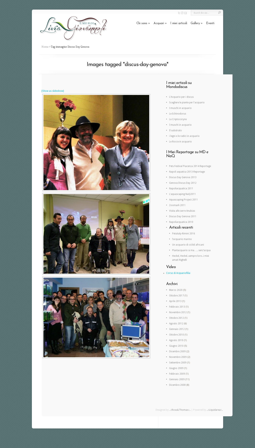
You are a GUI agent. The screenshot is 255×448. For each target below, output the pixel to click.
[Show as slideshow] (52, 91)
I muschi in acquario (180, 108)
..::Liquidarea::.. (215, 410)
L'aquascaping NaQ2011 (182, 194)
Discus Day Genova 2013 (182, 177)
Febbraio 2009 (177, 373)
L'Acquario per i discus (181, 97)
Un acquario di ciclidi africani (188, 244)
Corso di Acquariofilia (178, 273)
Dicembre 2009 (177, 351)
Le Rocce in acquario (180, 141)
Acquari (160, 23)
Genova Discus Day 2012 (182, 183)
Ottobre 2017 (176, 295)
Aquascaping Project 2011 (183, 199)
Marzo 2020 (175, 290)
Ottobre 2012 (176, 318)
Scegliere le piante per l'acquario (187, 102)
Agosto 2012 (176, 323)
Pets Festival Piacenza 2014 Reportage (190, 166)
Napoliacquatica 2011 (181, 188)
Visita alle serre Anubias (182, 210)
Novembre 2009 (178, 357)
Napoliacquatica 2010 (181, 222)
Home (45, 46)
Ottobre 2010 (176, 334)
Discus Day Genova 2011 (182, 216)
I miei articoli (178, 23)
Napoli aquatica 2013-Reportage (187, 171)
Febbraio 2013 (177, 306)
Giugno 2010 (176, 345)
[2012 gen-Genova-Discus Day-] (96, 142)
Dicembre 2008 (177, 385)
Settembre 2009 (177, 362)
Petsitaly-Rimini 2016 (183, 233)
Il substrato (175, 130)
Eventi (210, 23)
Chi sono (143, 23)
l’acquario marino (182, 239)
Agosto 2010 (176, 340)
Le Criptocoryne (178, 119)
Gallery (197, 23)
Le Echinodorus (177, 113)
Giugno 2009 (176, 368)
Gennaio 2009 (177, 379)
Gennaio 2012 (177, 329)
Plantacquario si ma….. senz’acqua (191, 250)
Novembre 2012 (178, 312)
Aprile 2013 (175, 301)
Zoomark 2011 (177, 205)
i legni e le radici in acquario (184, 136)
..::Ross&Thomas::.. (180, 410)
